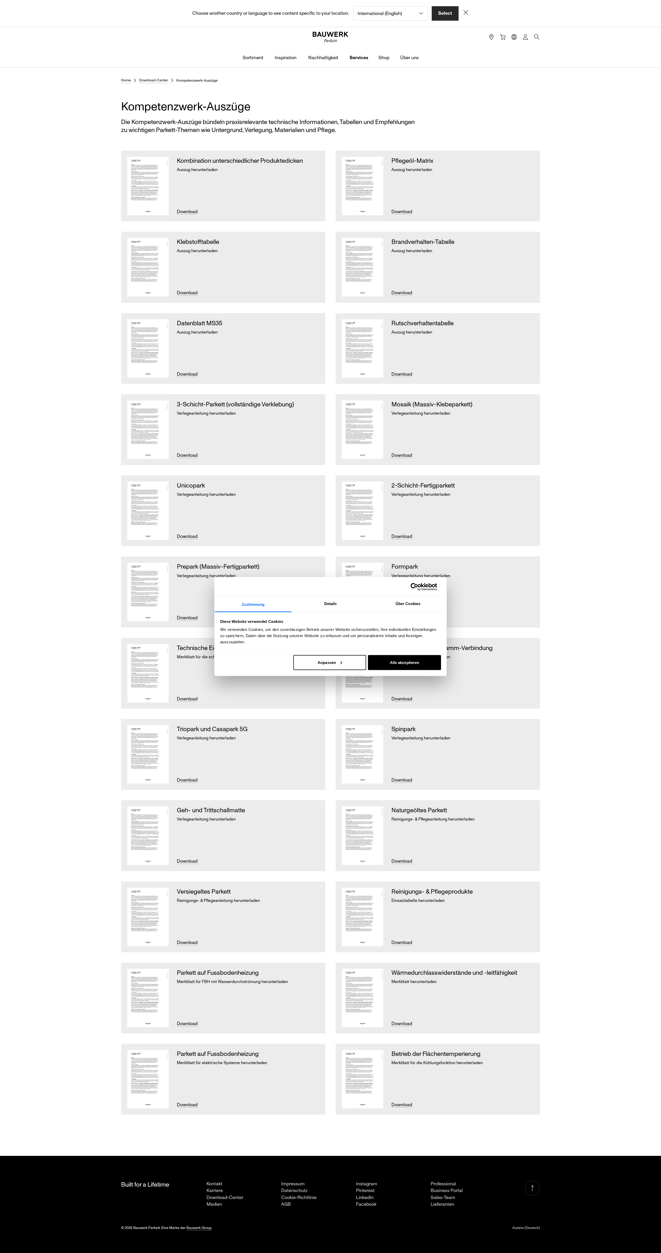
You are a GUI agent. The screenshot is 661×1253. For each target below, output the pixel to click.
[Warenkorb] (503, 37)
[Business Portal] (525, 37)
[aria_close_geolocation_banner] (466, 13)
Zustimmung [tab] (253, 604)
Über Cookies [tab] (408, 603)
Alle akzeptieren (404, 662)
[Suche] (537, 37)
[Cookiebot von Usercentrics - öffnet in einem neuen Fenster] (418, 587)
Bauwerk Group (198, 1227)
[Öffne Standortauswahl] (514, 37)
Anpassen (327, 662)
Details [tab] (330, 603)
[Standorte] (491, 37)
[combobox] (390, 13)
